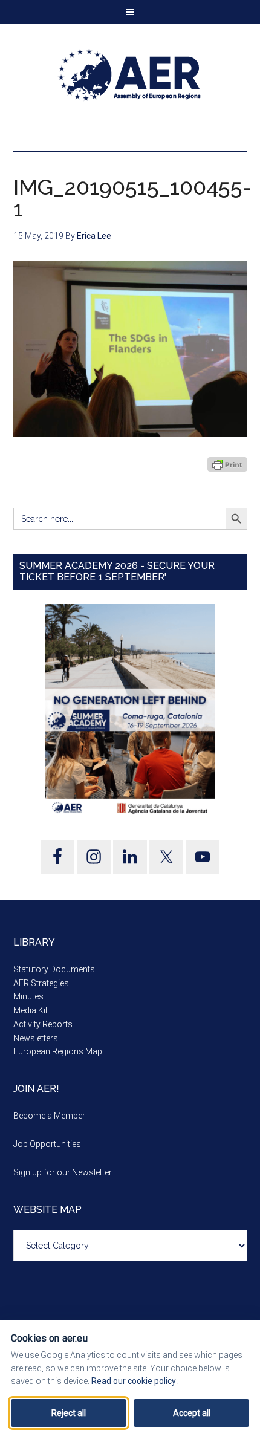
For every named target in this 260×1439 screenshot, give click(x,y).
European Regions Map (57, 1051)
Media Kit (30, 1010)
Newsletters (35, 1038)
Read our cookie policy (133, 1381)
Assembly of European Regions (130, 75)
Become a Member (49, 1115)
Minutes (28, 996)
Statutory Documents (54, 969)
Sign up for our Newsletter (62, 1172)
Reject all (68, 1413)
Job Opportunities (47, 1144)
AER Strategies (41, 983)
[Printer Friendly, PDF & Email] (227, 464)
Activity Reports (43, 1024)
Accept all (191, 1413)
